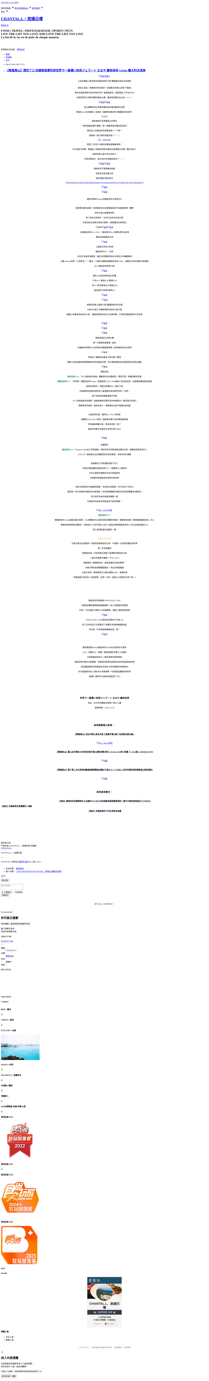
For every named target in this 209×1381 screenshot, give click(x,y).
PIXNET (86, 1347)
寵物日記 (21, 49)
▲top (3, 876)
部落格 (9, 57)
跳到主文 (5, 25)
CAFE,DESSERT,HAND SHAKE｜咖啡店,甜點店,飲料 (39, 871)
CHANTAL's (6, 848)
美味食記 (20, 869)
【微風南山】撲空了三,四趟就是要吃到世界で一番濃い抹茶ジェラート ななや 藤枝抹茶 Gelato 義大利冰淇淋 (76, 70)
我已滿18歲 (6, 1376)
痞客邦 (21, 862)
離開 (13, 1376)
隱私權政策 (118, 1347)
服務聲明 (127, 1347)
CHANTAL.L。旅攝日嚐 (22, 19)
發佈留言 (5, 895)
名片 (8, 60)
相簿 (8, 54)
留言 (26, 862)
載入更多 (5, 880)
